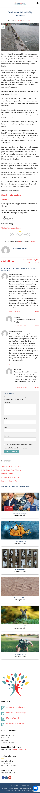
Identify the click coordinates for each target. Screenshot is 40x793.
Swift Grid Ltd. (30, 790)
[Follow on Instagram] (6, 777)
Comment (7, 402)
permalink (32, 241)
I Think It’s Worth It (7, 474)
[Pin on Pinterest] (25, 234)
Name (6, 418)
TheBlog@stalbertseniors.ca (11, 228)
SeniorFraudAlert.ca (19, 749)
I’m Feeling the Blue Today (10, 477)
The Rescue (5, 199)
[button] (2, 3)
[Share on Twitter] (18, 234)
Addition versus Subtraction (11, 467)
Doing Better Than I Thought (11, 470)
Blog (20, 9)
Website (6, 436)
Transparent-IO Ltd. (11, 790)
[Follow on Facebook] (3, 777)
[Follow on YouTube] (9, 777)
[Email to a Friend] (21, 234)
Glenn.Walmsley (27, 20)
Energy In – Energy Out (9, 481)
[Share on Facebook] (14, 234)
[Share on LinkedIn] (28, 234)
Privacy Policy (15, 785)
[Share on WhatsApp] (11, 234)
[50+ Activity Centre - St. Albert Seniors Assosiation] (20, 3)
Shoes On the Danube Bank (11, 195)
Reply (37, 311)
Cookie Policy (25, 785)
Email (6, 427)
